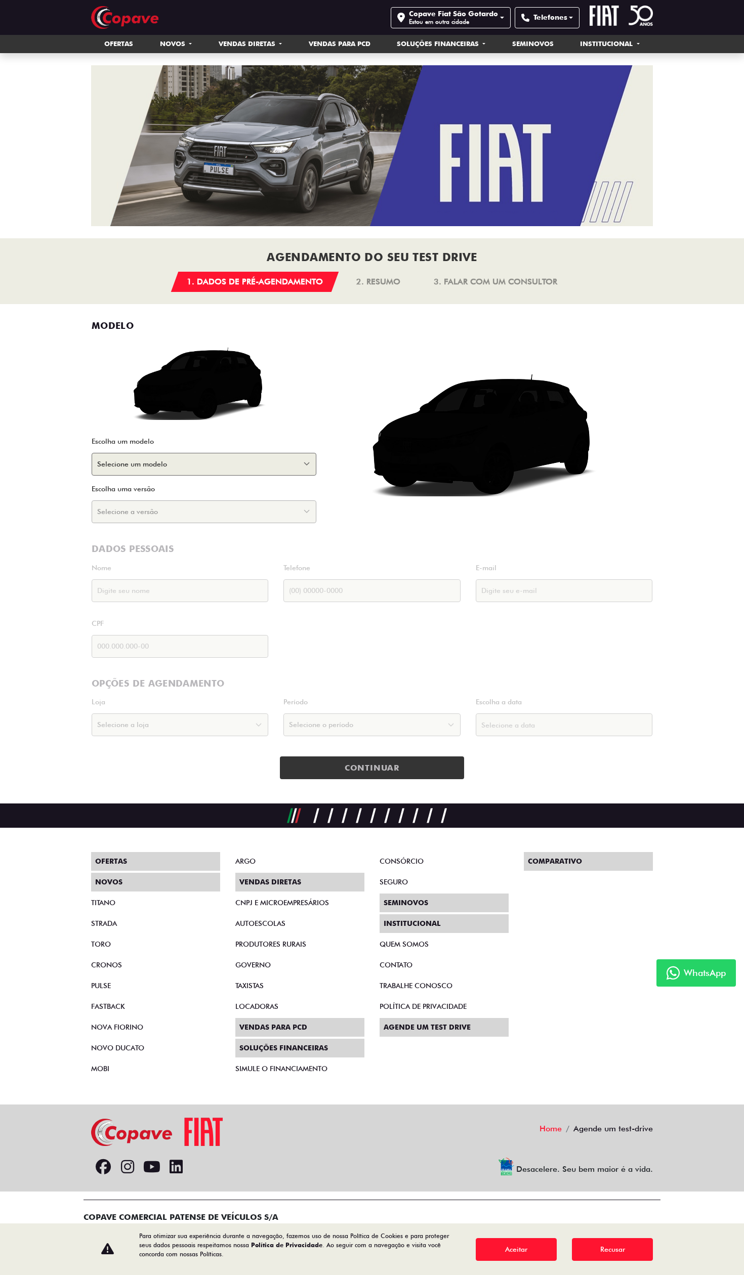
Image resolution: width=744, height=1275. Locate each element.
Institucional (607, 43)
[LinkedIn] (176, 1167)
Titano (103, 903)
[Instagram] (127, 1167)
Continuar (372, 768)
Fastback (108, 1006)
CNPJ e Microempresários (282, 903)
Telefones (550, 17)
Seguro (394, 882)
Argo (245, 861)
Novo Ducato (117, 1048)
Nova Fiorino (117, 1027)
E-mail (486, 568)
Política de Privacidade (286, 1245)
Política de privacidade (423, 1006)
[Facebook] (103, 1167)
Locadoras (256, 1006)
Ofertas (118, 43)
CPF (98, 623)
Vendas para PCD (339, 43)
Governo (253, 965)
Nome (101, 568)
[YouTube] (152, 1167)
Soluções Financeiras (439, 43)
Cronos (106, 965)
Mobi (100, 1069)
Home (551, 1128)
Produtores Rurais (270, 944)
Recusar (612, 1249)
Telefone (296, 568)
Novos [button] (173, 43)
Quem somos (404, 944)
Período (295, 702)
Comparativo (555, 861)
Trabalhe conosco (416, 986)
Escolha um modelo (123, 441)
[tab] (255, 282)
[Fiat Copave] (124, 17)
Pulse (101, 986)
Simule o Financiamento (281, 1069)
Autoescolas (260, 923)
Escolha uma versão (123, 489)
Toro (101, 944)
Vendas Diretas (248, 43)
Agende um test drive (427, 1027)
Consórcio (402, 861)
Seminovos (533, 43)
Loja (98, 702)
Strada (104, 923)
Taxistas (249, 986)
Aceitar (516, 1249)
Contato (396, 965)
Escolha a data (499, 702)
